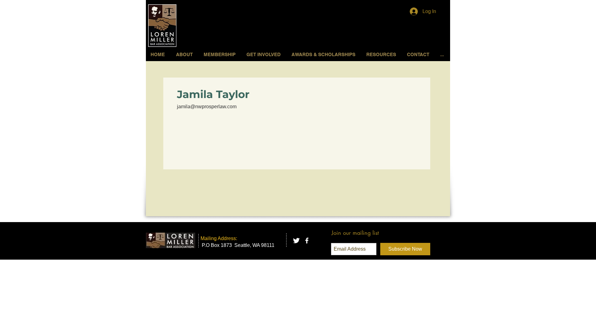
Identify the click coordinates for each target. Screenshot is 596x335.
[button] (264, 54)
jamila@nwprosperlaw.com (207, 106)
